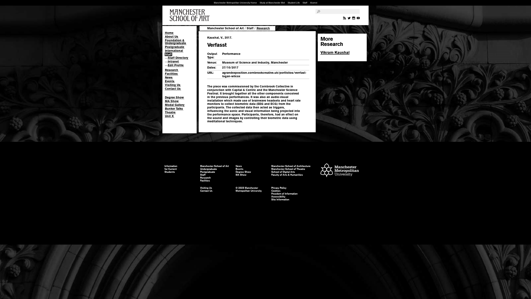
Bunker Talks (174, 108)
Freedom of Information (284, 193)
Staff (305, 2)
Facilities (171, 73)
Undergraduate (208, 169)
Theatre (170, 112)
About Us (171, 36)
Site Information (280, 199)
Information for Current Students (170, 169)
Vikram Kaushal (335, 52)
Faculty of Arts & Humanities (287, 174)
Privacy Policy (278, 187)
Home (169, 32)
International (174, 50)
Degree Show (174, 97)
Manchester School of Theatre (288, 169)
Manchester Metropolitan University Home (235, 2)
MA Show (172, 101)
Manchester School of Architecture (291, 166)
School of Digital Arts (283, 171)
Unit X (169, 116)
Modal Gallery (174, 105)
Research (171, 70)
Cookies (275, 190)
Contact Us (173, 88)
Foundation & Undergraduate (175, 42)
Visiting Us (172, 85)
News (169, 77)
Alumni (313, 2)
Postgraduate (174, 47)
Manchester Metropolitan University (339, 170)
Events (169, 81)
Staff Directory (178, 57)
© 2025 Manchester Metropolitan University (249, 189)
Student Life (294, 2)
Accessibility (278, 196)
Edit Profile (176, 65)
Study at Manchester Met (272, 2)
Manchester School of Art (190, 15)
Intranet (173, 61)
